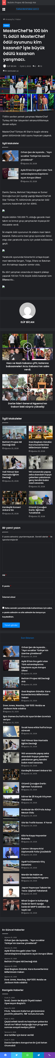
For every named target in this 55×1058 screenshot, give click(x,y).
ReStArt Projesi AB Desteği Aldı (21, 2)
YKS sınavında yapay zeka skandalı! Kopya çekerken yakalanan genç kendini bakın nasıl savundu (40, 477)
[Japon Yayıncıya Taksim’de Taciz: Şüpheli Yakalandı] (11, 891)
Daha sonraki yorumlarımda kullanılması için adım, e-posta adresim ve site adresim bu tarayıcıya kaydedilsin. (27, 612)
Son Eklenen (27, 637)
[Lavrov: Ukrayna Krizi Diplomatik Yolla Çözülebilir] (11, 852)
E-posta (6, 586)
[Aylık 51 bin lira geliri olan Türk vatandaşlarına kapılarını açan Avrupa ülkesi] (10, 173)
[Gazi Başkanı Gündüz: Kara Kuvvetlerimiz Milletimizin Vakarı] (41, 432)
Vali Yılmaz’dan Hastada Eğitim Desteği (10, 474)
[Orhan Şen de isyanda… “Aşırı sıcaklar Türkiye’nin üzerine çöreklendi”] (10, 155)
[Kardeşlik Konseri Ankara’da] (14, 497)
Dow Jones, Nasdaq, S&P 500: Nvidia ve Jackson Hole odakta (24, 707)
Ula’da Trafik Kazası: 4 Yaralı (36, 822)
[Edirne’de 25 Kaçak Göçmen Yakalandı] (11, 800)
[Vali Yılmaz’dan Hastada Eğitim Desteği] (14, 462)
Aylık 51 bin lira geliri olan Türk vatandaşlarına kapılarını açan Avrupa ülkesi (36, 174)
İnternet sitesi (8, 597)
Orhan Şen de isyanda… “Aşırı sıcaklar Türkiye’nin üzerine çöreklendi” (36, 156)
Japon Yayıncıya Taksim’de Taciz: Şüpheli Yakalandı (36, 889)
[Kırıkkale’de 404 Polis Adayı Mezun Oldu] (11, 813)
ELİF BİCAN (11, 66)
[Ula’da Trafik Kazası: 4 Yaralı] (11, 826)
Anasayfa (9, 19)
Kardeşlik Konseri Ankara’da (11, 508)
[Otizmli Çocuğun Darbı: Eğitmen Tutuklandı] (41, 497)
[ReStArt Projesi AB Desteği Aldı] (14, 432)
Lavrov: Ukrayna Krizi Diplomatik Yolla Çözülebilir (36, 850)
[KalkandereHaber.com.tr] (27, 9)
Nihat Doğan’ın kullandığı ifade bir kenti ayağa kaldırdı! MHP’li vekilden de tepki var (35, 905)
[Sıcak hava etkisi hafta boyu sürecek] (11, 731)
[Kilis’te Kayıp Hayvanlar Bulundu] (11, 839)
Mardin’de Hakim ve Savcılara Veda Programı (34, 876)
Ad (4, 575)
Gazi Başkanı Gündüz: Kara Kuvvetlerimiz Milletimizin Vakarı (40, 445)
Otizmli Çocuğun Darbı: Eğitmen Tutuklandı (38, 510)
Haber (18, 19)
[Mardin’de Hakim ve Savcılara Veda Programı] (11, 878)
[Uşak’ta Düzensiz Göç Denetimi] (11, 865)
